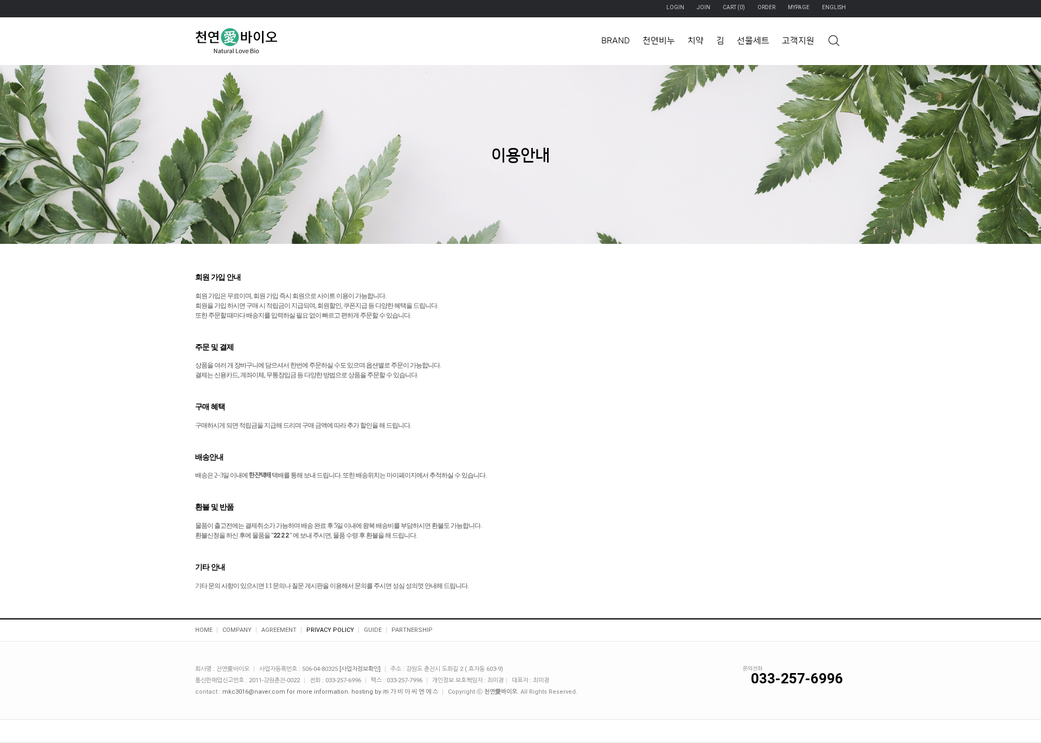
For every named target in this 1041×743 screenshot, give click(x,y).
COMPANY (237, 630)
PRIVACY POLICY (330, 630)
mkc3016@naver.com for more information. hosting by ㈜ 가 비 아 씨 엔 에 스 (330, 691)
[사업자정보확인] (360, 669)
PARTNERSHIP (412, 630)
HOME (204, 630)
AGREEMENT (279, 630)
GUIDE (373, 630)
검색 (833, 40)
